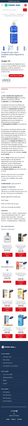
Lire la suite (7, 281)
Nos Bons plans (7, 398)
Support (5, 383)
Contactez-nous (7, 356)
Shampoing (20, 14)
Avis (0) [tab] (3, 92)
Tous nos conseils (7, 374)
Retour (5, 380)
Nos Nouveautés (7, 401)
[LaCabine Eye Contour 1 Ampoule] (7, 320)
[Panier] (25, 5)
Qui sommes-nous (8, 362)
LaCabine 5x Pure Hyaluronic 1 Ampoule (21, 303)
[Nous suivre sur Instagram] (13, 411)
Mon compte (6, 359)
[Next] (24, 31)
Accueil (4, 14)
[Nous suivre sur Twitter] (15, 411)
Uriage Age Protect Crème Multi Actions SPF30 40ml (7, 275)
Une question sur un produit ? (10, 366)
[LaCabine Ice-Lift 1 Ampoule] (21, 320)
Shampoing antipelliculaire (14, 16)
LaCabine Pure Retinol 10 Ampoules (21, 275)
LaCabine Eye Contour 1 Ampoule (7, 329)
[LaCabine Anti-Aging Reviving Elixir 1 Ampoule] (21, 238)
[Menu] (2, 5)
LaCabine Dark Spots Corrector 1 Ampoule (7, 303)
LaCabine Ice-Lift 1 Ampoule (20, 329)
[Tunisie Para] (13, 5)
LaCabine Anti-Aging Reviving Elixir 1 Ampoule (21, 248)
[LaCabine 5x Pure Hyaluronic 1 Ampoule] (21, 294)
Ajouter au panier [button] (7, 254)
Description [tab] (4, 89)
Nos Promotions (7, 395)
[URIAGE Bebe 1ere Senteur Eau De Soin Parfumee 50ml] (7, 238)
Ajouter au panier (16, 75)
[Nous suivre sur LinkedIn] (16, 411)
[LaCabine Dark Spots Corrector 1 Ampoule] (7, 294)
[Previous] (3, 31)
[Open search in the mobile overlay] (14, 9)
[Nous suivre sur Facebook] (11, 411)
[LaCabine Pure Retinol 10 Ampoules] (21, 266)
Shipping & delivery (8, 377)
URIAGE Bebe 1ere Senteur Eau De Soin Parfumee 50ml (7, 248)
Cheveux (12, 14)
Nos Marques (6, 392)
